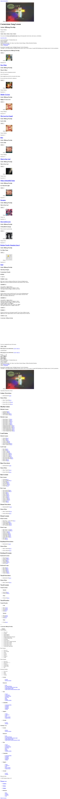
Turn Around (6, 651)
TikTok (6, 709)
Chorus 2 (5, 656)
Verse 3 (5, 654)
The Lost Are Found (6, 116)
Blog (6, 792)
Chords (5, 633)
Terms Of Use (7, 717)
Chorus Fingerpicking (8, 638)
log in (10, 400)
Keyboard (7, 697)
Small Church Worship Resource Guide (12, 689)
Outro (5, 657)
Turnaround (6, 664)
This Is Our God (5, 159)
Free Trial (5, 37)
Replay (2, 346)
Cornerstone (6, 45)
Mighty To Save (5, 94)
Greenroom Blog (8, 704)
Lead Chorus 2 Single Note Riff (10, 641)
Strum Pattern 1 (7, 634)
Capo (1, 355)
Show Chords (3, 357)
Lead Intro (6, 639)
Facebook (7, 705)
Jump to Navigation (4, 0)
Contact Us (7, 714)
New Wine (3, 65)
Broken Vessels (10, 245)
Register (6, 723)
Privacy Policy (8, 716)
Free (6, 795)
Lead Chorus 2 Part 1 (8, 645)
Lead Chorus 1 (6, 640)
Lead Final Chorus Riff (8, 646)
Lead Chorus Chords (8, 642)
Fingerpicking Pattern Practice (9, 636)
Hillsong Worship (6, 44)
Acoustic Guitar (8, 696)
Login (1, 37)
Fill (4, 667)
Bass (6, 698)
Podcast (6, 793)
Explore (4, 788)
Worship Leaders (8, 700)
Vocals (6, 693)
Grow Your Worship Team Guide (11, 687)
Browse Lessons (8, 680)
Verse (5, 652)
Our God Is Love (5, 221)
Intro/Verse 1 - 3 (7, 662)
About (6, 713)
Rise (1, 137)
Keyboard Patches (8, 686)
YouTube (7, 707)
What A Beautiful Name (7, 180)
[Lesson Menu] (0, 624)
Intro (5, 672)
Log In (6, 722)
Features (4, 783)
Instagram (7, 708)
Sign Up (18, 348)
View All (5, 632)
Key (1, 354)
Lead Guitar (7, 695)
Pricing (6, 679)
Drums (6, 699)
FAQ (6, 715)
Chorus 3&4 (6, 666)
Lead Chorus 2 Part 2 (8, 643)
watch (10, 395)
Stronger (3, 200)
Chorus (5, 653)
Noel (1, 264)
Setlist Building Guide (9, 688)
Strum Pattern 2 (7, 635)
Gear (6, 685)
